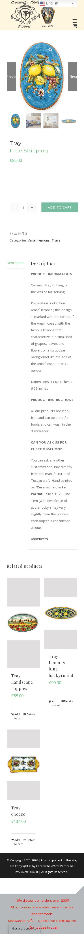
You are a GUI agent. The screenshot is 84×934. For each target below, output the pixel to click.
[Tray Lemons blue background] (61, 613)
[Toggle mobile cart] (75, 25)
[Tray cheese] (23, 765)
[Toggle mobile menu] (75, 21)
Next (73, 76)
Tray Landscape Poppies (22, 682)
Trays (56, 240)
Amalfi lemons (39, 240)
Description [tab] (15, 262)
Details (31, 714)
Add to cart (60, 207)
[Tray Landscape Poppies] (23, 623)
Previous (11, 76)
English (51, 3)
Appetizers (39, 538)
